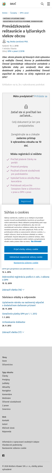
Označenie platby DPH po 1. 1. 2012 (19, 313)
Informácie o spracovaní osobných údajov (20, 442)
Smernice (6, 409)
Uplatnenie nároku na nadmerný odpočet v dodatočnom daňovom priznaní (23, 304)
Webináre (6, 398)
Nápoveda (6, 431)
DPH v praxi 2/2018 (16, 51)
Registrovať (26, 201)
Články (5, 376)
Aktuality (6, 387)
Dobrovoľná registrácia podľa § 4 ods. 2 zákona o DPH (25, 278)
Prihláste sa (40, 96)
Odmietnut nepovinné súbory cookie (26, 257)
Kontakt (5, 420)
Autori (4, 424)
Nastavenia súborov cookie (26, 263)
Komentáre (7, 394)
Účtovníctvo (7, 364)
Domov (4, 13)
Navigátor (6, 391)
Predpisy (6, 380)
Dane (4, 361)
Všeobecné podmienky (12, 445)
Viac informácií (36, 241)
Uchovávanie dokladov (13, 322)
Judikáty (5, 383)
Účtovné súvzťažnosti (11, 402)
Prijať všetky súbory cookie (26, 249)
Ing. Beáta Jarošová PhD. (17, 41)
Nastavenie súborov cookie (14, 448)
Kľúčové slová (8, 428)
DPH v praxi (24, 13)
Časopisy (13, 13)
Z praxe (5, 405)
